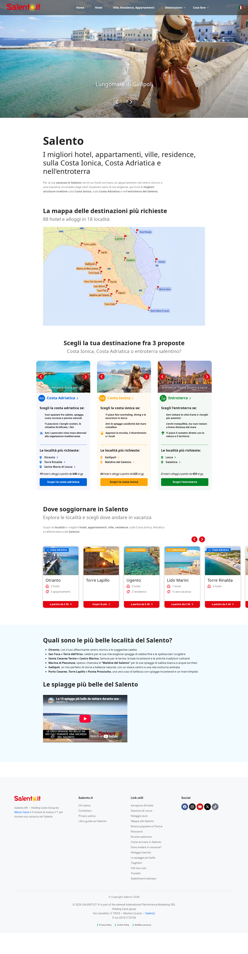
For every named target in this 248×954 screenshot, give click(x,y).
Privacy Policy (105, 925)
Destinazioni (173, 7)
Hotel (98, 7)
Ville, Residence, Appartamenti (133, 7)
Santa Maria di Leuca (58, 467)
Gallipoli (110, 457)
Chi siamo (84, 805)
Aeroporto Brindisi (142, 805)
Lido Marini (177, 580)
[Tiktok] (215, 806)
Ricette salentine (141, 837)
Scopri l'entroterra (185, 482)
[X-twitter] (207, 806)
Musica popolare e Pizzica (146, 826)
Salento (149, 913)
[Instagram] (192, 806)
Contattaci (85, 810)
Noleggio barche (141, 852)
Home (80, 7)
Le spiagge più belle (143, 857)
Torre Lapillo (98, 580)
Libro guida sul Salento (92, 821)
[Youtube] (200, 806)
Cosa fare (199, 7)
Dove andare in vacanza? (146, 847)
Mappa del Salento (142, 821)
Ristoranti (137, 831)
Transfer (136, 873)
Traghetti (136, 863)
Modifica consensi (143, 925)
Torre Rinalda (53, 462)
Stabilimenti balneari (143, 878)
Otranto (49, 457)
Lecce (169, 457)
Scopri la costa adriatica (63, 482)
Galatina (171, 462)
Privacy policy (87, 816)
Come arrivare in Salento (146, 842)
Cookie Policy (123, 925)
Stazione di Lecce (141, 810)
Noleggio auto (139, 816)
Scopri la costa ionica (124, 482)
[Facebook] (184, 806)
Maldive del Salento (118, 462)
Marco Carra (21, 812)
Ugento (134, 580)
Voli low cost (138, 868)
